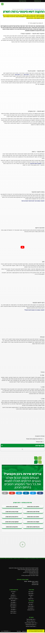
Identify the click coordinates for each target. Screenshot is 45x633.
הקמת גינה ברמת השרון (33, 521)
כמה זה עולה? (39, 441)
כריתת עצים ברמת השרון (12, 516)
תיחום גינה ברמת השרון (33, 506)
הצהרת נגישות (25, 631)
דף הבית (43, 9)
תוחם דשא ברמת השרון (12, 506)
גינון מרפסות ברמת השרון (33, 526)
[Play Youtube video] (22, 247)
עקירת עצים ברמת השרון (12, 511)
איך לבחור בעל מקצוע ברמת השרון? (34, 438)
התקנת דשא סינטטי (37, 9)
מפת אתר (19, 631)
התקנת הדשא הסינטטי (35, 163)
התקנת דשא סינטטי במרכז (28, 9)
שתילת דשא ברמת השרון (33, 511)
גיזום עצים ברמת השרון (12, 526)
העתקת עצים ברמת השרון (12, 521)
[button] (2, 4)
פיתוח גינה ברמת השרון (33, 516)
